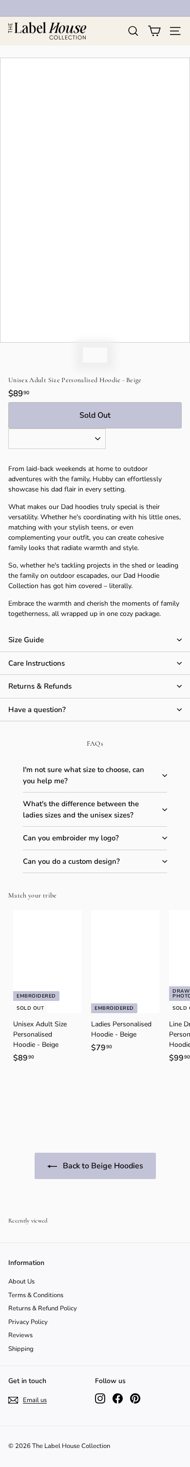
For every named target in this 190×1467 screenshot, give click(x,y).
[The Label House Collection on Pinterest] (135, 1398)
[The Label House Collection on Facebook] (118, 1398)
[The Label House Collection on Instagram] (100, 1398)
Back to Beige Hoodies (102, 1166)
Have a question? (37, 709)
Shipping (21, 1349)
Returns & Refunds (40, 686)
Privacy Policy (28, 1322)
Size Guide (26, 640)
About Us (21, 1281)
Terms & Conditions (35, 1295)
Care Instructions (36, 663)
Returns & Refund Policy (42, 1308)
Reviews (20, 1335)
